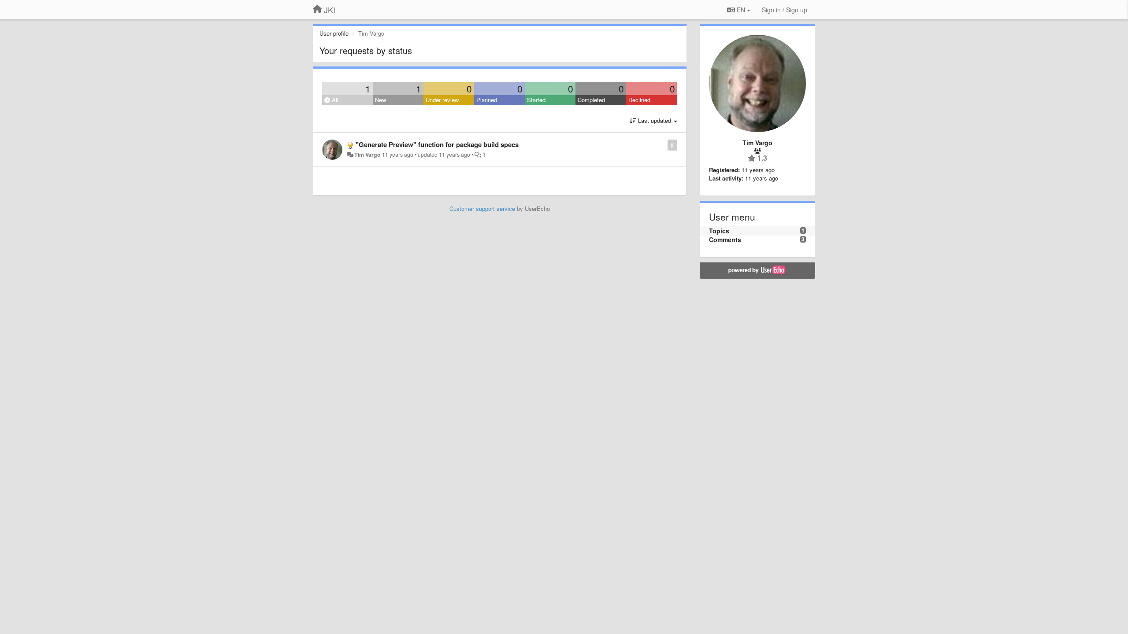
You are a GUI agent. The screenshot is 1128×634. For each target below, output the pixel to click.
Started (536, 100)
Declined (639, 100)
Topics (719, 230)
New (380, 100)
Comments (725, 239)
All (334, 100)
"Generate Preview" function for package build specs (437, 144)
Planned (486, 100)
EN (741, 9)
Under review (442, 100)
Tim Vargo (367, 154)
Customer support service (482, 208)
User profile (334, 33)
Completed (591, 100)
